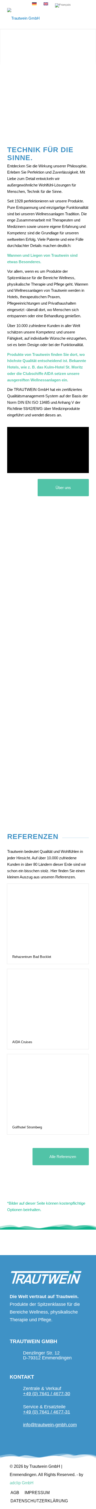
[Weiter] (91, 47)
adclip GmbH (22, 1483)
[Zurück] (4, 47)
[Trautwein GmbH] (39, 18)
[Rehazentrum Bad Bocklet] (48, 917)
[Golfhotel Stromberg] (48, 1087)
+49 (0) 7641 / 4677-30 (46, 1393)
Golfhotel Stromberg (27, 1127)
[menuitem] (15, 1493)
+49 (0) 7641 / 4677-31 (46, 1411)
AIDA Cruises (22, 1042)
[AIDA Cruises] (48, 1002)
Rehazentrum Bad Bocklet (31, 957)
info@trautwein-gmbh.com (50, 1424)
